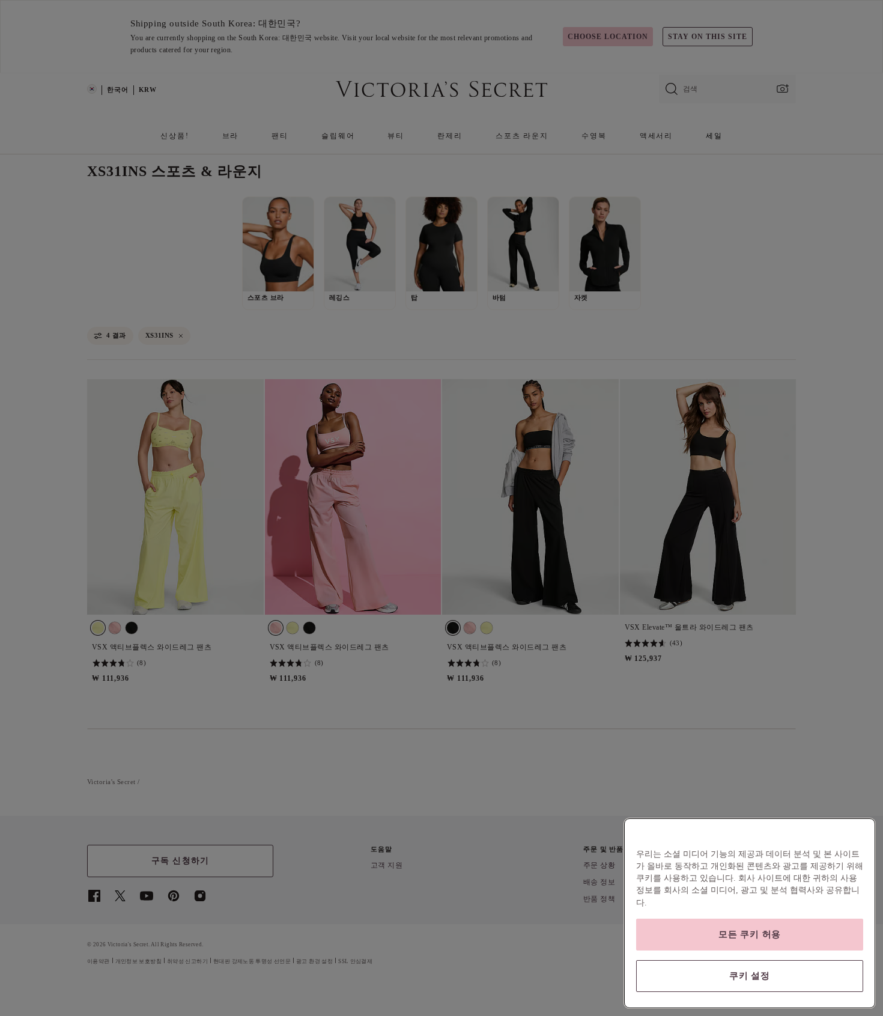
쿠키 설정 (749, 976)
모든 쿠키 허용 (749, 934)
